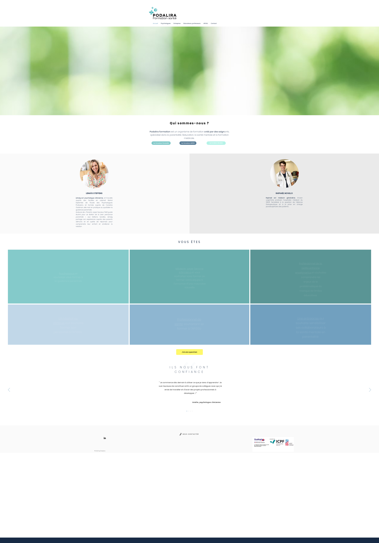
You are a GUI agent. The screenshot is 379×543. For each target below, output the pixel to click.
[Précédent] (9, 390)
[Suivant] (370, 390)
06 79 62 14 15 (189, 443)
